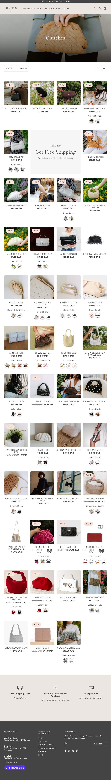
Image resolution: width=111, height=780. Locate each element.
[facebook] (65, 750)
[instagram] (69, 750)
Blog (40, 755)
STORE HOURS (10, 762)
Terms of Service (45, 745)
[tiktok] (76, 750)
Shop (40, 738)
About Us (42, 741)
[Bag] (105, 8)
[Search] (100, 8)
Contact (42, 752)
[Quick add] (95, 338)
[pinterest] (73, 750)
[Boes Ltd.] (11, 8)
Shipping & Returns (47, 748)
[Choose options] (69, 239)
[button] (98, 68)
